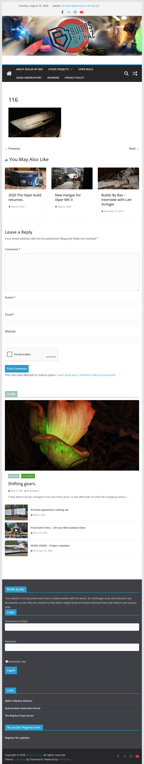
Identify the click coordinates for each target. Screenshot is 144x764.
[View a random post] (135, 73)
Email (9, 314)
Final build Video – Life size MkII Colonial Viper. (58, 527)
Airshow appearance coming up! (80, 6)
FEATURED (13, 476)
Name (10, 297)
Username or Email (16, 621)
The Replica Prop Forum (19, 715)
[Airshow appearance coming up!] (16, 512)
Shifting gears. (22, 483)
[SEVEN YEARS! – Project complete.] (16, 548)
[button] (71, 69)
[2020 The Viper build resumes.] (25, 170)
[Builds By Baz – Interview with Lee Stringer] (118, 170)
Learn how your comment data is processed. (86, 375)
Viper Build (85, 69)
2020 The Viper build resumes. (24, 197)
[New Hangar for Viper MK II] (72, 170)
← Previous (12, 148)
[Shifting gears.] (72, 435)
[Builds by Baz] (72, 18)
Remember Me (17, 661)
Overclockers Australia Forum (22, 708)
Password (10, 641)
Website (10, 331)
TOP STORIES (28, 476)
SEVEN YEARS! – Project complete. (50, 545)
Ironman (53, 77)
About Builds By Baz (29, 69)
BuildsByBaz (33, 490)
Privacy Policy (74, 77)
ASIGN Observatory (29, 77)
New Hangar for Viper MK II (68, 197)
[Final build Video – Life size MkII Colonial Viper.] (16, 530)
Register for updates (17, 737)
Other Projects (58, 69)
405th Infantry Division (18, 700)
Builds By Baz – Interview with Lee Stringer (116, 200)
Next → (134, 148)
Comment (12, 249)
